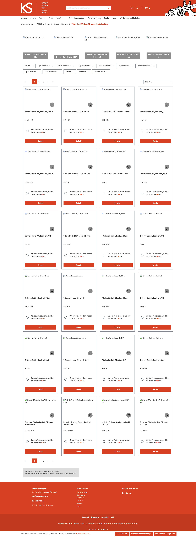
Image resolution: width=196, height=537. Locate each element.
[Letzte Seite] (52, 81)
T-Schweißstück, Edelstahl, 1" (74, 298)
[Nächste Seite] (48, 81)
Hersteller (82, 72)
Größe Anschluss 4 (51, 72)
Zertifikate (80, 498)
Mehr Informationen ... (83, 534)
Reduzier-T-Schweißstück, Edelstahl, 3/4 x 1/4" (116, 423)
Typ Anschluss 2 (85, 66)
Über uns (45, 3)
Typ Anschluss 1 (44, 66)
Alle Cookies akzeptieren (165, 534)
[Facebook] (123, 493)
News (43, 8)
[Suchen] (108, 8)
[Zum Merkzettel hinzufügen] (52, 104)
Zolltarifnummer (99, 72)
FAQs (78, 506)
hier (42, 132)
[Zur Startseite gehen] (26, 7)
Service (44, 10)
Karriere (45, 5)
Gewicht (68, 72)
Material (28, 66)
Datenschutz (104, 517)
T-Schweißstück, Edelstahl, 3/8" (37, 360)
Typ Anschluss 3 (125, 66)
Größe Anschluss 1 (64, 66)
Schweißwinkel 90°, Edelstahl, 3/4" (76, 112)
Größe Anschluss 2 (105, 66)
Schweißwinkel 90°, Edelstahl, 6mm (153, 174)
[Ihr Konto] (136, 8)
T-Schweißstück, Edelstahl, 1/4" (152, 298)
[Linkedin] (127, 493)
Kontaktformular (48, 505)
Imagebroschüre (82, 492)
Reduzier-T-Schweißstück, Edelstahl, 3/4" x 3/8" (154, 423)
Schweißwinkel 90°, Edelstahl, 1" (152, 112)
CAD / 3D (80, 501)
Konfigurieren (121, 534)
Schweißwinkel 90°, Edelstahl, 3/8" (115, 174)
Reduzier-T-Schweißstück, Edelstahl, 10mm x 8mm (77, 423)
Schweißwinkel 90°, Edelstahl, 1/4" (76, 174)
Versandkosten (93, 523)
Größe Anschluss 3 (145, 66)
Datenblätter (81, 495)
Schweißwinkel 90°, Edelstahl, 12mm (115, 112)
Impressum (95, 517)
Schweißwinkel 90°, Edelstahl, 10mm (39, 112)
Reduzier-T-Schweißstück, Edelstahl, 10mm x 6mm (39, 423)
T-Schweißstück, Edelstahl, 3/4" (152, 236)
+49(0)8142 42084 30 (40, 496)
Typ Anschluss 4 (31, 72)
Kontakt (45, 13)
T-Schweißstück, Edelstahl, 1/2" (114, 360)
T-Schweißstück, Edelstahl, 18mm (114, 298)
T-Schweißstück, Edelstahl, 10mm (114, 236)
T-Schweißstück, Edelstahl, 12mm (38, 298)
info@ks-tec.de (38, 501)
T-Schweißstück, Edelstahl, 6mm (75, 360)
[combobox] (86, 8)
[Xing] (130, 493)
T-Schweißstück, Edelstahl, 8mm (152, 360)
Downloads (85, 517)
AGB (112, 517)
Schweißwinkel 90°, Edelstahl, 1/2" (38, 236)
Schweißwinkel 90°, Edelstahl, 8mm (76, 236)
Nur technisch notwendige (141, 534)
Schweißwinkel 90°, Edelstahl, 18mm (39, 174)
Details (40, 141)
